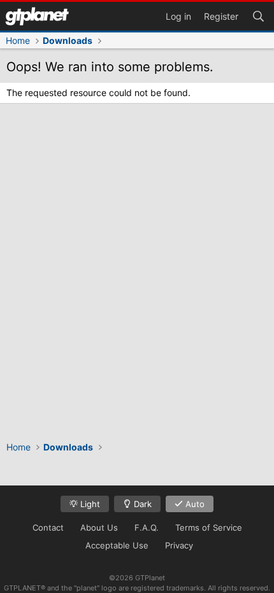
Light (89, 504)
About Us (99, 527)
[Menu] (37, 16)
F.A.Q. (146, 527)
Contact (48, 527)
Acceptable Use (116, 545)
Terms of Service (208, 527)
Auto (194, 504)
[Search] (258, 15)
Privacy (179, 545)
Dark (141, 504)
